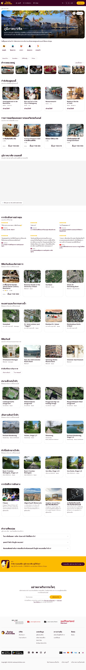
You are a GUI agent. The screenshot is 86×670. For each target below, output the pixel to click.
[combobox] (6, 58)
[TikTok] (45, 652)
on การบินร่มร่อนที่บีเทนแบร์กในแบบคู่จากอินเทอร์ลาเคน (42, 229)
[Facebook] (32, 652)
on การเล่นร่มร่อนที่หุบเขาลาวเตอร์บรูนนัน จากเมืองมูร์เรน (41, 251)
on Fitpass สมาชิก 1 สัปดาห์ (7, 229)
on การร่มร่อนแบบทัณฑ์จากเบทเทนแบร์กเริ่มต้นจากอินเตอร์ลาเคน (71, 230)
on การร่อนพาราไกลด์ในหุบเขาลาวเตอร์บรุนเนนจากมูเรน (12, 245)
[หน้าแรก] (7, 3)
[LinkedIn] (28, 652)
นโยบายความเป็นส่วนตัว (49, 600)
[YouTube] (37, 652)
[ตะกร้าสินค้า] (62, 3)
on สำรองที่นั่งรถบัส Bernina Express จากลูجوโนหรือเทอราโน (72, 247)
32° (68, 13)
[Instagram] (41, 652)
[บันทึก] (74, 13)
